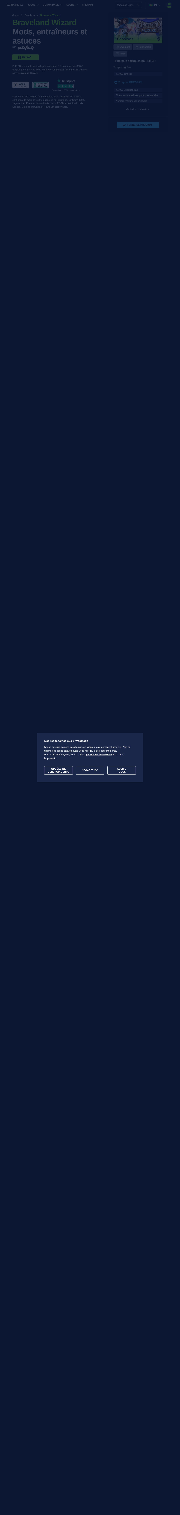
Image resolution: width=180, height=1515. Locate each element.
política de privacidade (99, 754)
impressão (50, 758)
